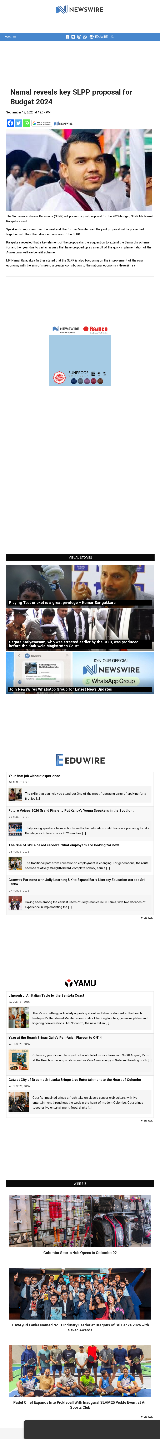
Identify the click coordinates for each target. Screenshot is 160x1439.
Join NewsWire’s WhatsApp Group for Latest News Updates (60, 689)
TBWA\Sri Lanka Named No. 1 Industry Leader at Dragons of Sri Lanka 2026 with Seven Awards (80, 1327)
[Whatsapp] (26, 123)
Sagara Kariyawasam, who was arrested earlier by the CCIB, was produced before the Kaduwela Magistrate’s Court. (74, 644)
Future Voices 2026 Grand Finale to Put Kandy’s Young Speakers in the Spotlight (71, 811)
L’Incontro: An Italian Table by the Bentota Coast (46, 995)
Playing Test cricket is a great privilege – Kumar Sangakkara (62, 602)
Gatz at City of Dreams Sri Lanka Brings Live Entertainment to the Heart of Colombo (75, 1080)
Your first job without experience (34, 776)
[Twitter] (18, 123)
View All (147, 917)
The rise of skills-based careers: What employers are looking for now (64, 845)
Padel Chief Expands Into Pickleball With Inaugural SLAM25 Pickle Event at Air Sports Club (80, 1405)
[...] (38, 798)
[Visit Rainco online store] (80, 355)
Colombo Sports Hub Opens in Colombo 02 (80, 1252)
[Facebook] (10, 123)
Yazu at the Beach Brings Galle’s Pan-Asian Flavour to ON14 (55, 1038)
